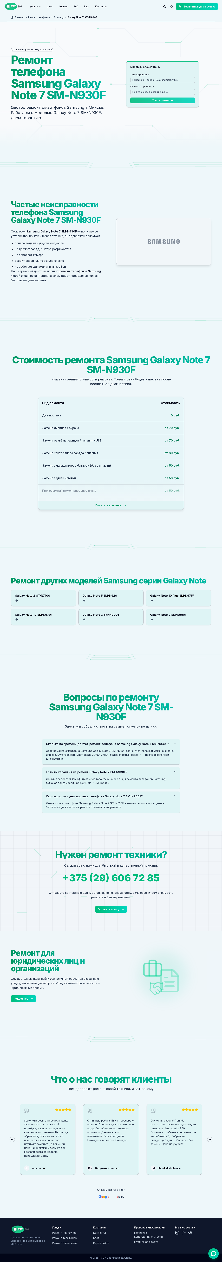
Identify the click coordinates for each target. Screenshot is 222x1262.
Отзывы (63, 6)
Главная (19, 17)
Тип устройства (139, 74)
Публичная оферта (146, 1241)
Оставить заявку (108, 909)
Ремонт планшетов (64, 1243)
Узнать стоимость (162, 100)
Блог (86, 6)
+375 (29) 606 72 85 (111, 878)
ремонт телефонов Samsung (80, 271)
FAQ (76, 6)
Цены (50, 6)
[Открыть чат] (213, 1253)
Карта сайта (101, 1243)
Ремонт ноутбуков (64, 1232)
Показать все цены (108, 505)
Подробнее (20, 998)
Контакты (101, 6)
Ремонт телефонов (39, 17)
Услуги (34, 6)
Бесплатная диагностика (199, 6)
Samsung (59, 17)
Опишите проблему (142, 86)
